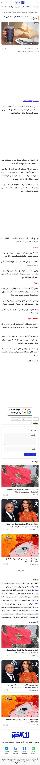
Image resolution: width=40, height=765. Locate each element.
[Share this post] (3, 48)
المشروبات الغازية (16, 419)
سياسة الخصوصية (8, 742)
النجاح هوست (16, 762)
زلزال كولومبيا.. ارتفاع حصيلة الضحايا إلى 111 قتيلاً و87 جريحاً (18, 593)
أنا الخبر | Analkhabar (31, 48)
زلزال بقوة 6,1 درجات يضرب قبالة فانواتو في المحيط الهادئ (18, 590)
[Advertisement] (20, 78)
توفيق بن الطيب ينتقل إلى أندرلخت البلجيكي (20, 587)
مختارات (29, 7)
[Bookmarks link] (37, 2)
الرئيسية (36, 7)
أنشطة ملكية (19, 7)
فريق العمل (20, 742)
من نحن (36, 742)
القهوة (24, 419)
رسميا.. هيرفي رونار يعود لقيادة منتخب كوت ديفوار (18, 610)
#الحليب (36, 419)
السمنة (29, 419)
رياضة (11, 7)
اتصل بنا (29, 742)
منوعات (31, 12)
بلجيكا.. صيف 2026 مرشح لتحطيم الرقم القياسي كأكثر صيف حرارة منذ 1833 (17, 583)
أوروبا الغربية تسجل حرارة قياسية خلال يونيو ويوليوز (18, 600)
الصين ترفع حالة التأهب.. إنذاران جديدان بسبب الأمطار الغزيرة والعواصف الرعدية (18, 614)
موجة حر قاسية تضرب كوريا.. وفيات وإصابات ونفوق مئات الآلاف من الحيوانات (18, 617)
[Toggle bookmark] (6, 48)
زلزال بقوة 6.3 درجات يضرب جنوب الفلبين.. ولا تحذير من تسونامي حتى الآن (17, 607)
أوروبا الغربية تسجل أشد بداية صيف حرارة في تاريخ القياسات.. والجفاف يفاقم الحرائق (17, 597)
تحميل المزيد (20, 570)
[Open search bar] (2, 2)
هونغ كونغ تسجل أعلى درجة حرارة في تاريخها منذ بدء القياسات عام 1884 (18, 604)
